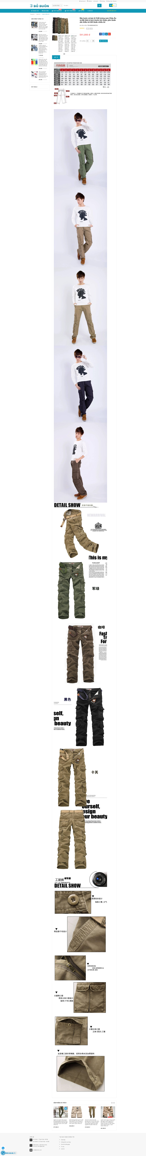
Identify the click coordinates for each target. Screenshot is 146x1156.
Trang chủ (35, 10)
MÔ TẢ (56, 57)
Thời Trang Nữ (57, 10)
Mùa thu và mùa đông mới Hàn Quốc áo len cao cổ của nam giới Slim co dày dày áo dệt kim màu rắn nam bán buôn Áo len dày (43, 38)
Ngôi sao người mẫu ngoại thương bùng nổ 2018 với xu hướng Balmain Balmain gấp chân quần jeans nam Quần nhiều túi (61, 1122)
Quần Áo (38, 14)
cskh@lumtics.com (37, 1150)
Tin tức (82, 10)
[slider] (82, 28)
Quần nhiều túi (45, 14)
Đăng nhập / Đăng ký (112, 1)
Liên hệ (90, 10)
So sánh (96, 1)
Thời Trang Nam (71, 10)
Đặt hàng (104, 41)
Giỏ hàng (103, 1)
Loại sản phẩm (56, 5)
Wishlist (90, 1)
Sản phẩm (46, 10)
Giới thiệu (63, 1139)
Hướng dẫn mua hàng (66, 1142)
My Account (83, 1)
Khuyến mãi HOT (111, 10)
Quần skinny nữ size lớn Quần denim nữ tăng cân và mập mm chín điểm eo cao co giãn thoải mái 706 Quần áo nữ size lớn (43, 26)
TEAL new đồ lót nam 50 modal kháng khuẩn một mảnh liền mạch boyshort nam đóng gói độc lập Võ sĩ (43, 74)
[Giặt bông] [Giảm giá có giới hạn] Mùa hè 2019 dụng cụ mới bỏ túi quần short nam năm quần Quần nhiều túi (76, 1121)
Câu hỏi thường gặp (65, 1144)
